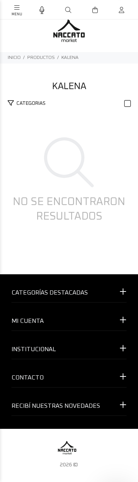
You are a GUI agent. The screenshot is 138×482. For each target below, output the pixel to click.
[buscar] (113, 10)
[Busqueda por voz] (42, 10)
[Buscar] (68, 10)
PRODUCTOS (41, 57)
